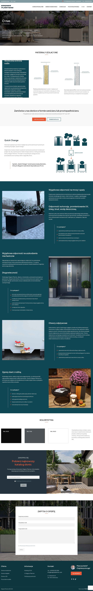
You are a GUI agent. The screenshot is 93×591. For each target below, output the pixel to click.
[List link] (11, 570)
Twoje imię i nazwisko (23, 516)
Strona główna (6, 23)
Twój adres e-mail (22, 522)
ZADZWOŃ (77, 573)
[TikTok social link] (15, 1)
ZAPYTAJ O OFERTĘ (39, 119)
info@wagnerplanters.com (55, 572)
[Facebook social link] (11, 1)
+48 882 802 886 (88, 1)
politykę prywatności (26, 481)
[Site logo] (7, 6)
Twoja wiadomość (22, 528)
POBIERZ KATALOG (54, 119)
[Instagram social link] (13, 1)
